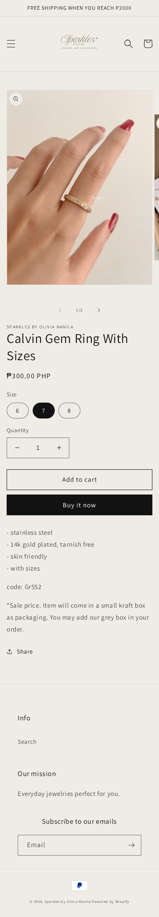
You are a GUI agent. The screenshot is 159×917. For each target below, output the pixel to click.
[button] (11, 43)
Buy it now (79, 505)
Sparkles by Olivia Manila (68, 901)
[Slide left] (60, 310)
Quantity (18, 430)
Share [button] (25, 651)
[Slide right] (99, 310)
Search (27, 742)
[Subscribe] (131, 845)
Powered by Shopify (110, 901)
